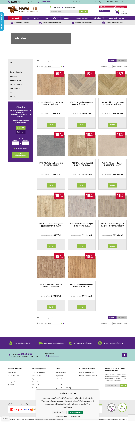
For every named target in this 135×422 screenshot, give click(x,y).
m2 (22, 132)
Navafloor (23, 4)
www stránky (114, 420)
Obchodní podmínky (61, 373)
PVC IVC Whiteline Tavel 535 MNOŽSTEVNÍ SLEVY (51, 286)
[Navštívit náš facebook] (124, 355)
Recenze (58, 382)
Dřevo (55, 18)
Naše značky (59, 379)
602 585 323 (25, 353)
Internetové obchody (104, 420)
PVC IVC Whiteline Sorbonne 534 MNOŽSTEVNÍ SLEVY (81, 286)
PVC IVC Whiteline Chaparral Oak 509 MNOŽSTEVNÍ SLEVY (112, 225)
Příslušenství (99, 18)
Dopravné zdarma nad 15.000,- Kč (88, 376)
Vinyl (26, 18)
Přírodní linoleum (81, 18)
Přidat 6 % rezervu (21, 149)
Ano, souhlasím (76, 412)
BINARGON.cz (123, 420)
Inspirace (90, 2)
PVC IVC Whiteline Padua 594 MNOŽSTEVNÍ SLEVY (51, 164)
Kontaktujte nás (99, 2)
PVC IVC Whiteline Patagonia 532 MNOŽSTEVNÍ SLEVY (112, 103)
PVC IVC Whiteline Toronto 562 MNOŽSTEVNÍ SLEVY (51, 103)
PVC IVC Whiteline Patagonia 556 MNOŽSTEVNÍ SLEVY (81, 103)
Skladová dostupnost (37, 388)
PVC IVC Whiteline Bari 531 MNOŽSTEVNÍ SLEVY (112, 164)
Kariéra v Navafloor (61, 385)
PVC (46, 18)
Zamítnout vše (59, 412)
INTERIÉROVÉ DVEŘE (113, 2)
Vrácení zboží (35, 385)
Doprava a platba (36, 379)
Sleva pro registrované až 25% (87, 373)
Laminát (37, 18)
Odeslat (123, 385)
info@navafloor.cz (52, 356)
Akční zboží (15, 18)
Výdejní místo (35, 382)
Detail (51, 124)
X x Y (22, 127)
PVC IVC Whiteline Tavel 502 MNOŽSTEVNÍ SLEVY (81, 225)
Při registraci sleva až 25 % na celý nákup (112, 7)
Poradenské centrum (79, 2)
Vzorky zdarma (12, 373)
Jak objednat (11, 382)
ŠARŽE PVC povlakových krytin (16, 385)
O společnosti (59, 376)
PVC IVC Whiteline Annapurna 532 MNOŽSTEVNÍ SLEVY (51, 225)
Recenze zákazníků (69, 7)
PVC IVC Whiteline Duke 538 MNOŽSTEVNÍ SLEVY (82, 164)
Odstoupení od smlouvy (38, 373)
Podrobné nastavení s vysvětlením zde (67, 416)
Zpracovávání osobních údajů (63, 388)
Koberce (66, 18)
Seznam (123, 61)
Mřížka (113, 61)
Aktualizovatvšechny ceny (20, 155)
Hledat (83, 11)
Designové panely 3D (116, 18)
